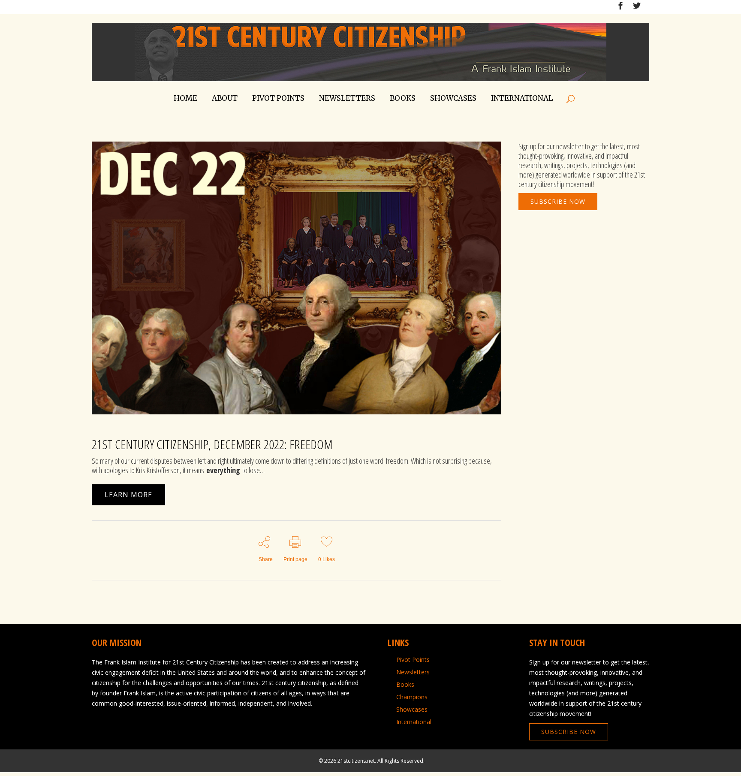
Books (405, 684)
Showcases (412, 709)
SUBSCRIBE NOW (557, 201)
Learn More (128, 494)
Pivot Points (413, 659)
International (413, 722)
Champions (412, 697)
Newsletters (413, 672)
